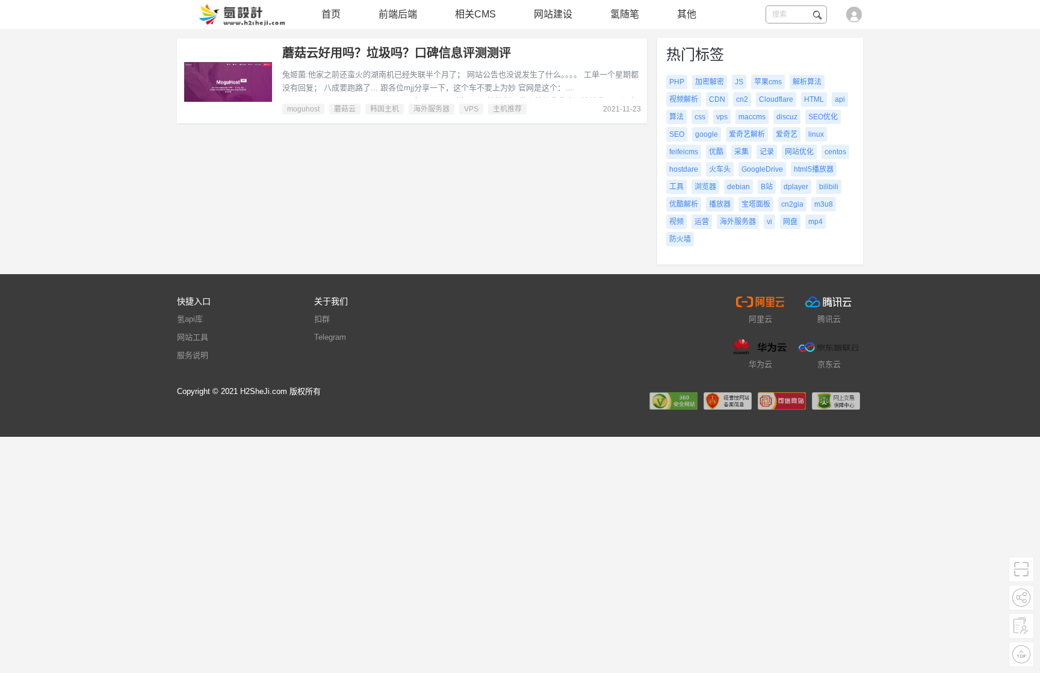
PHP (676, 82)
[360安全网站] (673, 400)
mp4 (815, 222)
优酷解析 (683, 204)
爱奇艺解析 (747, 134)
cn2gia (792, 204)
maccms (752, 117)
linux (816, 134)
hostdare (683, 169)
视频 (676, 222)
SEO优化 (823, 117)
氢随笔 (624, 14)
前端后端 (398, 14)
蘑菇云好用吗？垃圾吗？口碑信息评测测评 (396, 53)
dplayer (796, 187)
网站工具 (192, 337)
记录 (767, 152)
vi (769, 222)
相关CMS (475, 14)
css (700, 117)
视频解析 (683, 99)
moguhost (303, 109)
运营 (702, 222)
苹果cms (768, 82)
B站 (767, 187)
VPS (471, 109)
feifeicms (683, 152)
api (840, 99)
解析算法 (807, 82)
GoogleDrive (762, 169)
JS (739, 82)
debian (738, 187)
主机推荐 (507, 109)
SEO (676, 134)
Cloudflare (776, 99)
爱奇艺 (786, 134)
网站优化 (799, 152)
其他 (686, 14)
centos (835, 152)
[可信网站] (782, 400)
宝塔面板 (755, 204)
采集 (741, 152)
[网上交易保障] (836, 400)
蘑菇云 (345, 109)
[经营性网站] (728, 400)
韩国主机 (384, 109)
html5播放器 (814, 169)
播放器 (720, 204)
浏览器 (705, 187)
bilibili (828, 187)
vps (722, 117)
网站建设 (553, 14)
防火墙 (680, 239)
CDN (717, 99)
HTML (814, 99)
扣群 (322, 319)
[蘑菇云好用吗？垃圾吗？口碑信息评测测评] (228, 82)
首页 (331, 14)
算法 (676, 117)
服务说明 (192, 355)
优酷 (716, 152)
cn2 (742, 99)
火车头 (720, 169)
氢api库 (190, 319)
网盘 (790, 222)
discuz (786, 117)
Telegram (330, 337)
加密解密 (709, 82)
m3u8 (823, 204)
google (706, 134)
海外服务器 (431, 109)
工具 (676, 187)
